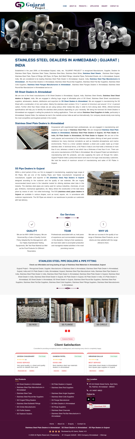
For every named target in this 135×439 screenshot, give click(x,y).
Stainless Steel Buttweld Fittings (28, 403)
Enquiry (104, 6)
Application (94, 6)
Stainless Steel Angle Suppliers (63, 393)
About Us (73, 6)
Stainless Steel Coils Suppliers (63, 396)
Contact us (81, 423)
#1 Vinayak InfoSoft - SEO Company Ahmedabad (80, 435)
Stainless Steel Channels (61, 410)
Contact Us (114, 6)
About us (61, 423)
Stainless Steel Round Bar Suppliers (30, 396)
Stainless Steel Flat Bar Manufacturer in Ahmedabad (66, 414)
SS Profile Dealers (23, 410)
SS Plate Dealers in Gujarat (62, 384)
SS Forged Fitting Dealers (26, 400)
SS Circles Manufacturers (26, 407)
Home (65, 6)
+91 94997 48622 (95, 390)
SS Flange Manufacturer (60, 400)
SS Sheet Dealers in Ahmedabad (29, 384)
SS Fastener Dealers (24, 413)
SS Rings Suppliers (59, 407)
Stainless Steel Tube (24, 393)
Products (83, 6)
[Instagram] (93, 399)
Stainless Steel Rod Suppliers (62, 387)
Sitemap (103, 435)
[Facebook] (88, 399)
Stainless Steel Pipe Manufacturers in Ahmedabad (30, 388)
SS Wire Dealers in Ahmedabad (63, 403)
